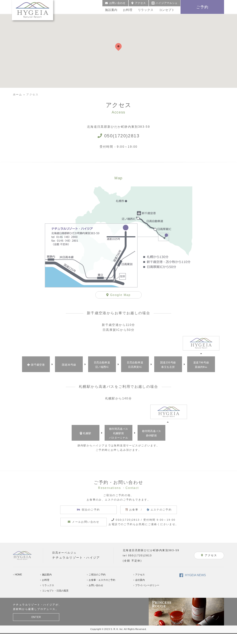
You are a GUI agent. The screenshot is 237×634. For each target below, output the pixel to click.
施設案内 (111, 9)
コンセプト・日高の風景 (55, 590)
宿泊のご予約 (91, 509)
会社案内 (140, 580)
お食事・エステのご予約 (102, 580)
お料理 (127, 9)
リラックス (145, 9)
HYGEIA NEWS (195, 575)
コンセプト (167, 9)
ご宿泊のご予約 (97, 574)
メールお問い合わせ (85, 521)
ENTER (36, 617)
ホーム (17, 94)
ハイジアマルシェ (167, 2)
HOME (18, 574)
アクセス (140, 2)
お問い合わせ (117, 2)
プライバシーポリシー (147, 585)
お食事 (150, 509)
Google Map (120, 294)
